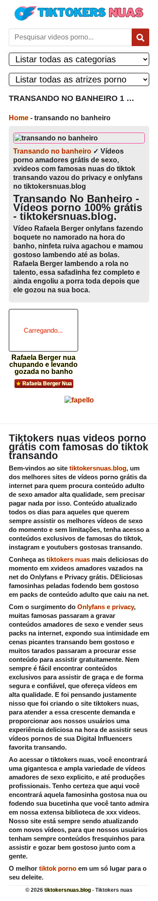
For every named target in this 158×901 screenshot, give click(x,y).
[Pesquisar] (140, 37)
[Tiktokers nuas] (79, 13)
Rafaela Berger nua (47, 384)
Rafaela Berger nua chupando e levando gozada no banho (43, 362)
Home (19, 118)
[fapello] (79, 400)
